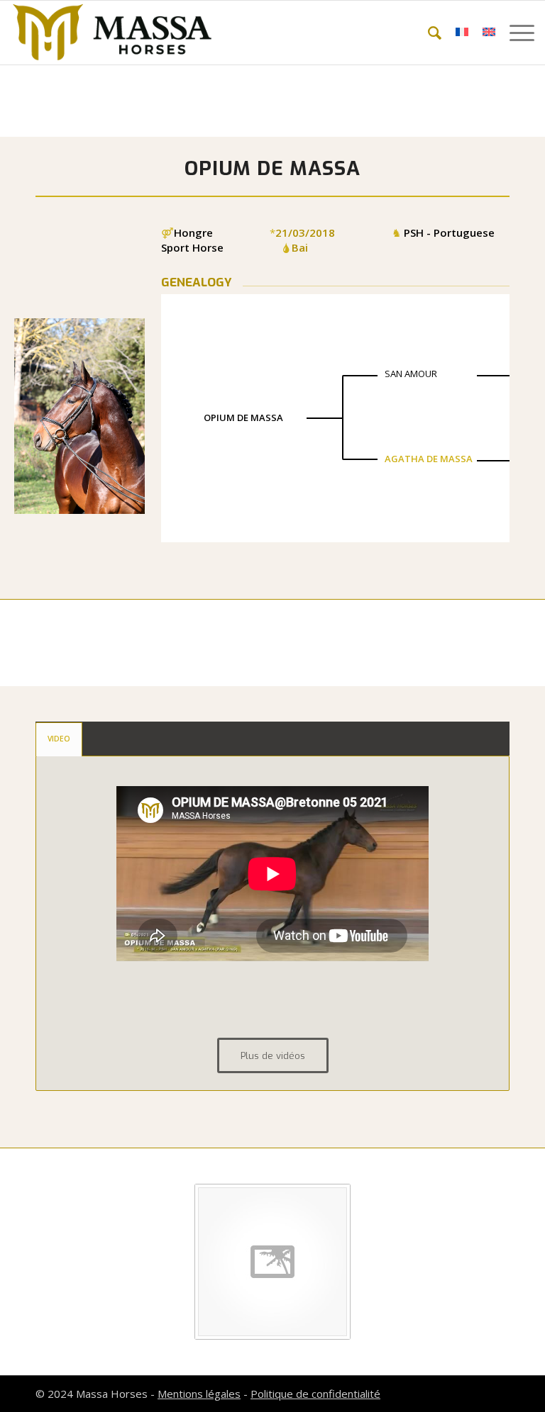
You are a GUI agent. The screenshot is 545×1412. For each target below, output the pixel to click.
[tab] (58, 739)
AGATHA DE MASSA (429, 458)
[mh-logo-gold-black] (112, 33)
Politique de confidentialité (315, 1393)
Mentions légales (199, 1393)
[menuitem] (427, 33)
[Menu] (514, 33)
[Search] (427, 33)
